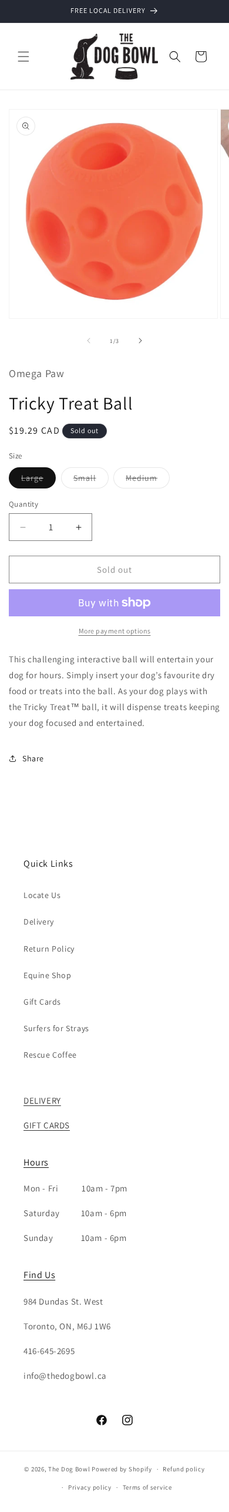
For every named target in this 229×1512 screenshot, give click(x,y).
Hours (36, 1162)
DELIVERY (42, 1100)
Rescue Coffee (50, 1054)
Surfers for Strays (56, 1028)
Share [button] (33, 758)
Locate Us (41, 895)
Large (38, 480)
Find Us (39, 1275)
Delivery (38, 921)
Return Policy (49, 948)
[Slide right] (140, 341)
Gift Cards (42, 1001)
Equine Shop (47, 975)
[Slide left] (89, 341)
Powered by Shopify (122, 1469)
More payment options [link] (115, 630)
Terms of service (147, 1487)
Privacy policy (90, 1487)
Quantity (23, 504)
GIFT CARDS (46, 1125)
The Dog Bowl (69, 1469)
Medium (148, 480)
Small (91, 480)
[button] (23, 57)
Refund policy (183, 1469)
